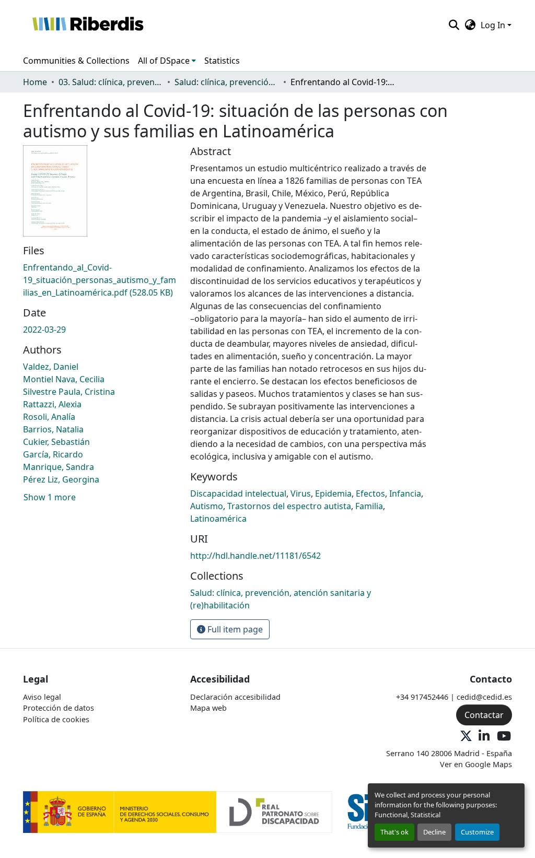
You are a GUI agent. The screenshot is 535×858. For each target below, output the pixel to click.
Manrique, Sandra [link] (58, 467)
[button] (87, 25)
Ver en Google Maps (476, 764)
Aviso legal (42, 697)
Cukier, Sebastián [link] (56, 442)
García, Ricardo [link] (53, 454)
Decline (434, 832)
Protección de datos (58, 708)
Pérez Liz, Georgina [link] (61, 479)
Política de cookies (56, 719)
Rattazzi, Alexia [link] (52, 404)
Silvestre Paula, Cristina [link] (69, 391)
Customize (477, 832)
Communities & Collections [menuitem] (76, 60)
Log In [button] (494, 25)
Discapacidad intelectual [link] (238, 493)
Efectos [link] (370, 493)
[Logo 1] (177, 811)
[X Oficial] (466, 737)
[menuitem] (167, 60)
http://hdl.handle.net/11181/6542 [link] (255, 555)
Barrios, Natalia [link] (53, 429)
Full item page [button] (234, 629)
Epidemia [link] (333, 493)
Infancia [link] (405, 493)
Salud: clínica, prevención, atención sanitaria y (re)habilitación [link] (227, 82)
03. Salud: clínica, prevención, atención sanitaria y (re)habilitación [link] (111, 82)
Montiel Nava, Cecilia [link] (63, 379)
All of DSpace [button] (164, 60)
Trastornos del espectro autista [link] (289, 506)
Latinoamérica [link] (218, 518)
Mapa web (208, 708)
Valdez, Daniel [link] (50, 366)
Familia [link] (369, 506)
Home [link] (35, 82)
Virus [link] (300, 493)
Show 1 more (50, 497)
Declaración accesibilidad (235, 697)
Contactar (484, 715)
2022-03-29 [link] (44, 329)
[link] (100, 280)
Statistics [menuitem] (222, 60)
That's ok (394, 832)
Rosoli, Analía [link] (49, 416)
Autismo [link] (206, 506)
